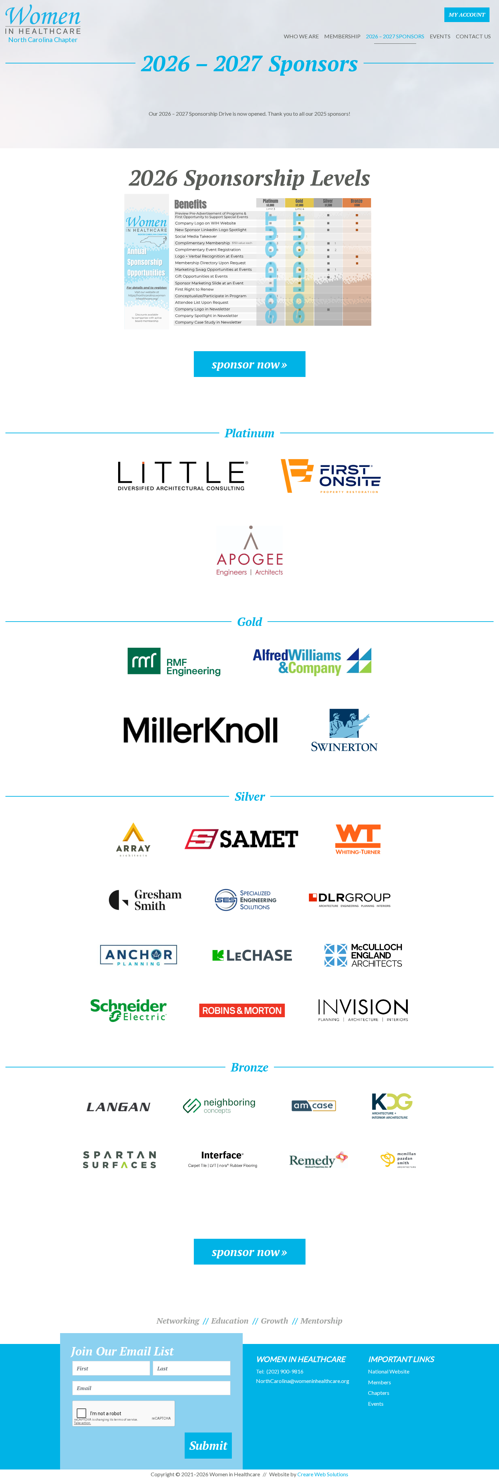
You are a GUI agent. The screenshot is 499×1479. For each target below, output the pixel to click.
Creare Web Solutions (322, 1474)
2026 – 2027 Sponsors (395, 36)
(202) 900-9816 (284, 1371)
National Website (388, 1371)
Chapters (378, 1392)
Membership (342, 36)
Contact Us (473, 36)
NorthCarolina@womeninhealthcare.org (302, 1381)
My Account (467, 14)
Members (379, 1382)
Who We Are (301, 36)
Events (440, 36)
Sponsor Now (246, 364)
